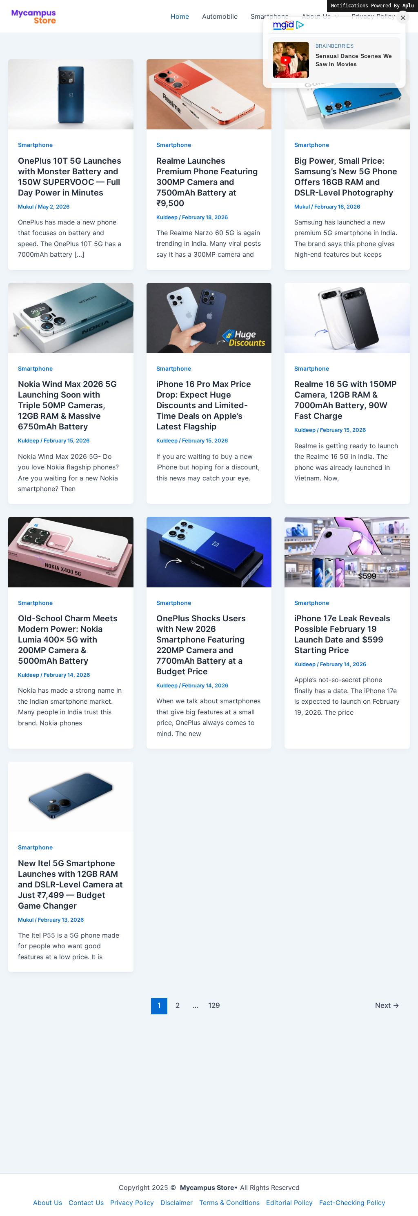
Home (180, 16)
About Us (47, 1202)
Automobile (220, 16)
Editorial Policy (289, 1202)
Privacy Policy (132, 1202)
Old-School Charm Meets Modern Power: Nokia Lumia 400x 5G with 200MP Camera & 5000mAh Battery (68, 640)
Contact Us (86, 1202)
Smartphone (35, 144)
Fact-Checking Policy (352, 1202)
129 (214, 1005)
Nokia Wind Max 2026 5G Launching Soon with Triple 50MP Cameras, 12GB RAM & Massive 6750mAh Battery (67, 405)
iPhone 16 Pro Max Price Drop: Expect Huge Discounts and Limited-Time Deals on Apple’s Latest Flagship (203, 405)
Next (387, 1005)
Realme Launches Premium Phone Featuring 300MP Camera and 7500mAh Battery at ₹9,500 (207, 182)
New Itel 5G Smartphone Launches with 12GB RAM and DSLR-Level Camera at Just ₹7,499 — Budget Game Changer (70, 884)
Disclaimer (176, 1202)
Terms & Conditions (229, 1202)
